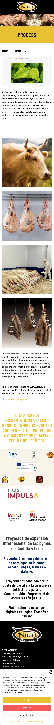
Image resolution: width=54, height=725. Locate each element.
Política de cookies (18, 721)
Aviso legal (30, 721)
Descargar (15, 454)
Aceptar (27, 700)
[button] (49, 672)
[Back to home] (27, 7)
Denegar (27, 707)
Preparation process (19, 399)
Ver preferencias (27, 715)
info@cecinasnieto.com (13, 666)
